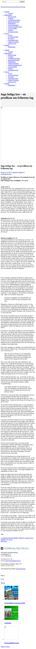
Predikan (20, 172)
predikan (3, 539)
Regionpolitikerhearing (11, 643)
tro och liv (9, 539)
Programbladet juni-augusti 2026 (14, 603)
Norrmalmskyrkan (6, 174)
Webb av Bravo (5, 646)
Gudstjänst (7, 623)
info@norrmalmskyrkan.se (13, 561)
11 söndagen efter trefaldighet (9, 538)
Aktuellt (14, 172)
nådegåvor (22, 538)
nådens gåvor (29, 538)
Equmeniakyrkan (20, 569)
